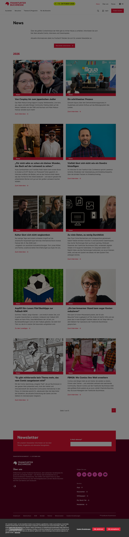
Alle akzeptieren (113, 529)
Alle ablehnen (98, 529)
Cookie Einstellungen (84, 529)
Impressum (17, 532)
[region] (64, 528)
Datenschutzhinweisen (16, 529)
